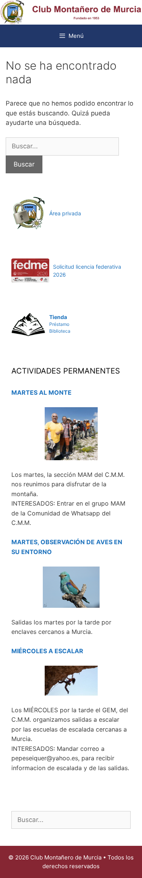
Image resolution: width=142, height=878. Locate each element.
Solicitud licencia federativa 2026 (87, 270)
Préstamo (59, 324)
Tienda (58, 317)
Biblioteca (59, 331)
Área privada (65, 213)
